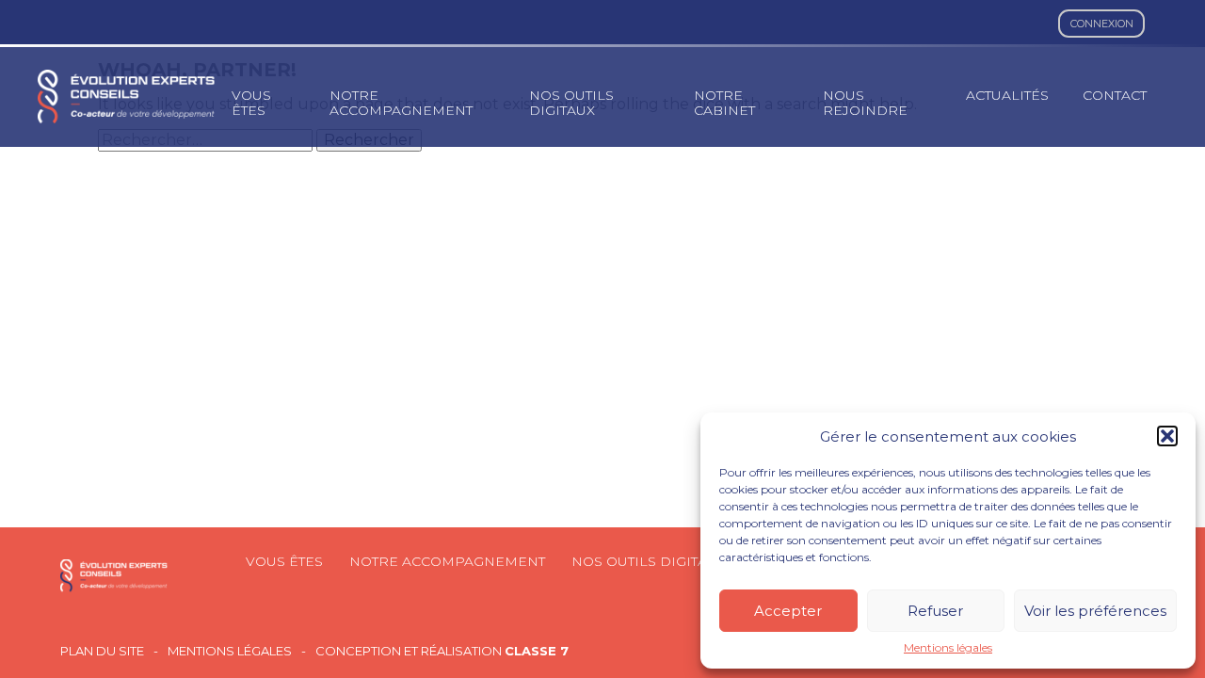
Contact (1115, 95)
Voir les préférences (1095, 611)
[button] (1167, 436)
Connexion (1101, 23)
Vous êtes (251, 103)
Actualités (1007, 95)
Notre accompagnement (401, 103)
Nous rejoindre (865, 103)
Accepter (788, 611)
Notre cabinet (724, 103)
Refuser (935, 611)
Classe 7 (537, 650)
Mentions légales (948, 647)
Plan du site (102, 651)
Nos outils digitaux (571, 103)
